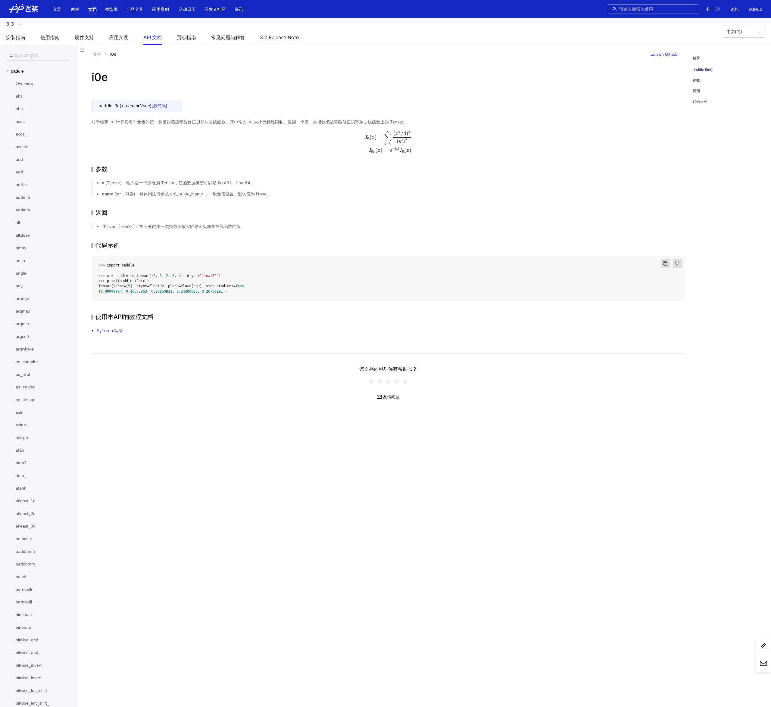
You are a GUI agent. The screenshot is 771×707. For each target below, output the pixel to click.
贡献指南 (186, 37)
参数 (696, 80)
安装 (57, 9)
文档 (92, 9)
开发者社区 (215, 9)
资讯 (239, 9)
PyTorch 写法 (110, 330)
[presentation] (388, 141)
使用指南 (50, 37)
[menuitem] (735, 9)
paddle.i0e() (703, 70)
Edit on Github (664, 54)
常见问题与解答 (228, 37)
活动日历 (187, 9)
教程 (75, 9)
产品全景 (134, 9)
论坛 (735, 9)
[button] (92, 9)
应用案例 (160, 9)
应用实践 (118, 37)
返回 (696, 91)
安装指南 (15, 37)
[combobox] (657, 9)
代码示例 (700, 101)
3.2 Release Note (279, 37)
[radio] (371, 381)
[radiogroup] (388, 381)
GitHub (755, 9)
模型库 (111, 9)
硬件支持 (84, 37)
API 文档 (152, 37)
